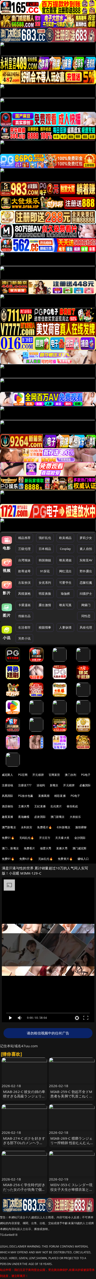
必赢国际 (85, 785)
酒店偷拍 (7, 806)
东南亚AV (85, 560)
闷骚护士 (86, 593)
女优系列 (45, 582)
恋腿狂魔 (86, 582)
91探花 (45, 571)
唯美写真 (65, 605)
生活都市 (24, 627)
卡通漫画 (24, 605)
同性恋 (85, 616)
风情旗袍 (24, 593)
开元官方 (45, 838)
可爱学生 (65, 582)
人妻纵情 (65, 627)
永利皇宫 (26, 827)
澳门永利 (70, 775)
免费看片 (29, 848)
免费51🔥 (8, 838)
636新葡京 (63, 827)
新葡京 (54, 785)
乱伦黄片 (56, 806)
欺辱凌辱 (24, 571)
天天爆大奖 (62, 838)
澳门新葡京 (58, 817)
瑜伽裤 (65, 593)
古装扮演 (24, 582)
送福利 (41, 785)
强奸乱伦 (45, 538)
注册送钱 (7, 785)
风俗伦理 (86, 627)
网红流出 (65, 571)
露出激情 (45, 605)
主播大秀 (24, 806)
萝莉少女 (86, 538)
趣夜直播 (7, 817)
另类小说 (24, 638)
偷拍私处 (72, 806)
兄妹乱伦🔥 (45, 859)
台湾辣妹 (24, 560)
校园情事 (45, 627)
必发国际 (40, 817)
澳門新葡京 (9, 827)
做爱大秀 (45, 848)
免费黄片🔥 (65, 859)
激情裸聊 (81, 827)
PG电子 (86, 775)
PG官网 (23, 775)
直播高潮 (44, 796)
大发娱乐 (75, 817)
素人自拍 (86, 549)
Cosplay (65, 549)
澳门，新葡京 (10, 848)
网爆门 (85, 605)
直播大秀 (62, 848)
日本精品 (45, 549)
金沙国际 (80, 838)
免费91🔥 (8, 859)
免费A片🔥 (26, 859)
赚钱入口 (83, 859)
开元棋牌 (38, 775)
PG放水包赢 (25, 796)
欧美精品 (65, 538)
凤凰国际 (7, 796)
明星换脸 (45, 593)
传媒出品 (24, 616)
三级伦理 (24, 549)
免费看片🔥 (44, 827)
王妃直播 (40, 806)
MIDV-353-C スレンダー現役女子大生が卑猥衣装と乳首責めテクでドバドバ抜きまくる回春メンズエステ (71, 1191)
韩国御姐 (45, 560)
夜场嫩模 (24, 817)
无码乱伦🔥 (26, 838)
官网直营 (54, 775)
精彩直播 (60, 796)
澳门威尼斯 (79, 848)
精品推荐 (24, 538)
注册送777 (25, 785)
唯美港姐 (65, 560)
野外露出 (86, 571)
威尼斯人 (7, 775)
